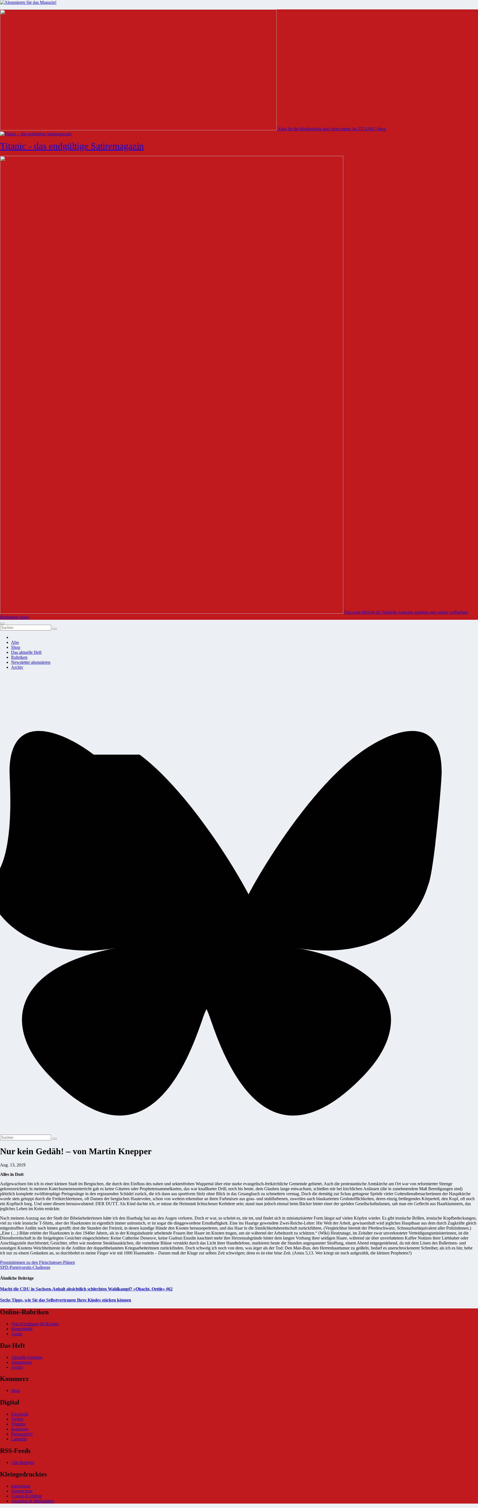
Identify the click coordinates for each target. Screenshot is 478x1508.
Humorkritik (22, 1328)
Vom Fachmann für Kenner (35, 1323)
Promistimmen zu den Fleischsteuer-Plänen (37, 1262)
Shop (15, 647)
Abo (15, 642)
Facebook (19, 1414)
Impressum (20, 1486)
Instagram (19, 1429)
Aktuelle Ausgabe (26, 1357)
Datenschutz (22, 1491)
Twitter (17, 1419)
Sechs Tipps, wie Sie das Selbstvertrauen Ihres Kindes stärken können (65, 1300)
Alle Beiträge (22, 1462)
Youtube (18, 1424)
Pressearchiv (22, 1434)
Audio (16, 1333)
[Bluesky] (239, 1132)
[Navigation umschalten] (2, 623)
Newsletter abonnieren (30, 662)
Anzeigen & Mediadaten (32, 1501)
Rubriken (19, 657)
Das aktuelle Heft (26, 652)
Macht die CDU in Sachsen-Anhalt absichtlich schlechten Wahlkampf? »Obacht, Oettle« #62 (86, 1289)
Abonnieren (21, 1362)
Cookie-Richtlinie (26, 1496)
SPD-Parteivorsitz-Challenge (25, 1267)
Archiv (17, 667)
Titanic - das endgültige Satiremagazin (72, 146)
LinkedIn (19, 1439)
